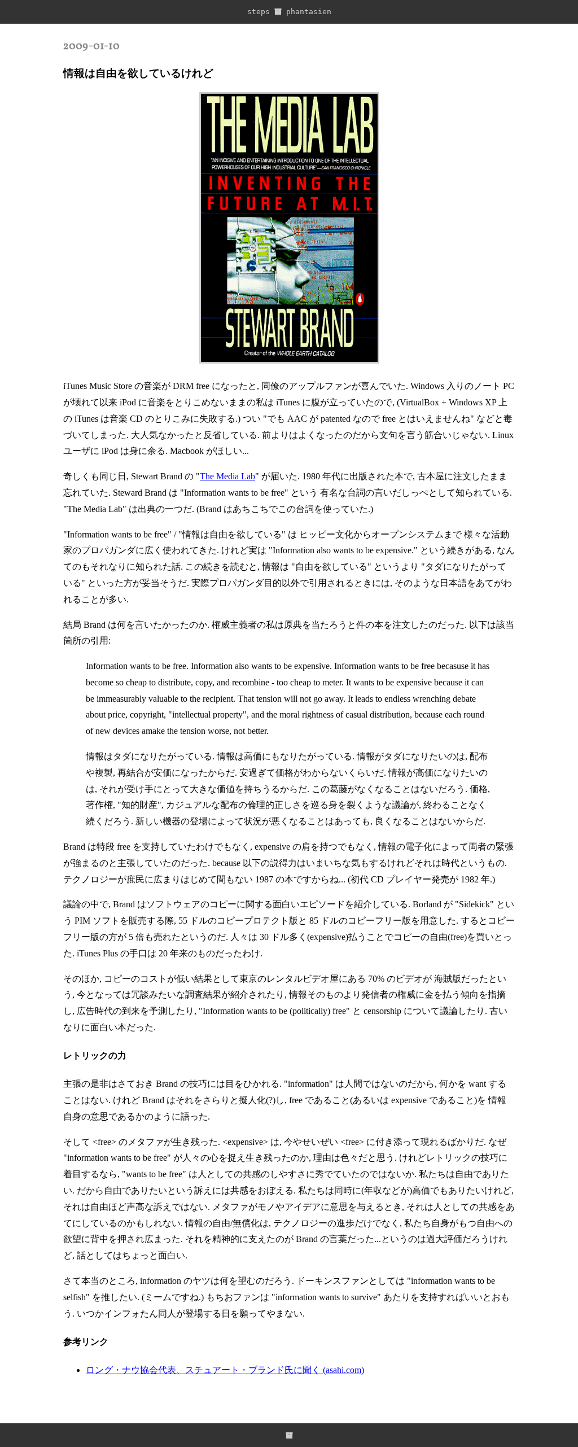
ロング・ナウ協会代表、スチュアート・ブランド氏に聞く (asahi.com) (225, 1370)
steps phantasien (289, 11)
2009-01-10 (91, 46)
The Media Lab (227, 476)
